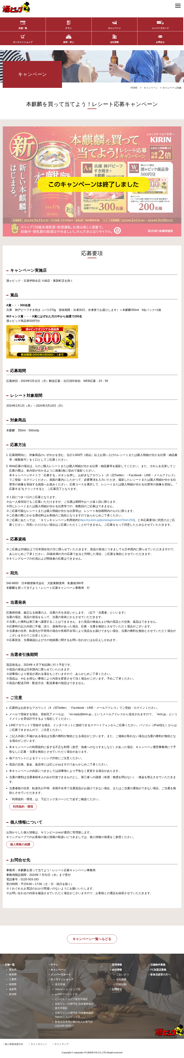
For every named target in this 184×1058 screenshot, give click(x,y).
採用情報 (117, 964)
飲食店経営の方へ (160, 974)
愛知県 (13, 969)
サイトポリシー (39, 1044)
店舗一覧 (23, 28)
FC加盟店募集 (158, 969)
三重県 (13, 979)
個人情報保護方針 (14, 1044)
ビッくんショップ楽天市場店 (71, 999)
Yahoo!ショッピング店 (67, 989)
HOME (134, 87)
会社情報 (114, 42)
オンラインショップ (23, 42)
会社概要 (121, 979)
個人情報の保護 (20, 844)
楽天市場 (60, 984)
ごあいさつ (122, 974)
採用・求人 (68, 42)
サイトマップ (61, 1044)
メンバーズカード (160, 28)
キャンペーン (114, 28)
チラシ (68, 28)
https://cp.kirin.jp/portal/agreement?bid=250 (106, 520)
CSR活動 (121, 984)
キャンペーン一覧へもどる (92, 939)
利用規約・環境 (23, 806)
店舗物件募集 (157, 964)
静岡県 (13, 984)
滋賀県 (13, 989)
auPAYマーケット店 (66, 994)
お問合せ (160, 42)
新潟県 (13, 994)
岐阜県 (13, 974)
